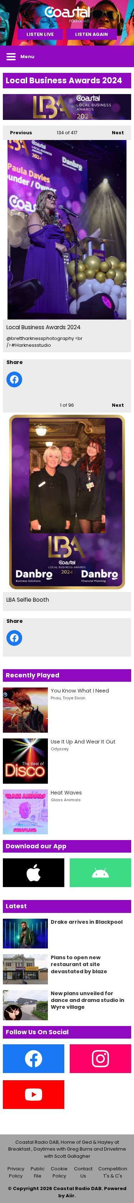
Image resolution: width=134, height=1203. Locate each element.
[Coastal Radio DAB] (67, 14)
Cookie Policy (59, 1172)
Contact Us (83, 1172)
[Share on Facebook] (14, 379)
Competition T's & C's (112, 1172)
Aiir (70, 1195)
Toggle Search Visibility (120, 56)
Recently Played (32, 675)
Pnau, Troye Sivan (68, 698)
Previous (17, 133)
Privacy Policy (16, 1172)
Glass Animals (66, 800)
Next (114, 133)
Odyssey (60, 749)
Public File (38, 1172)
